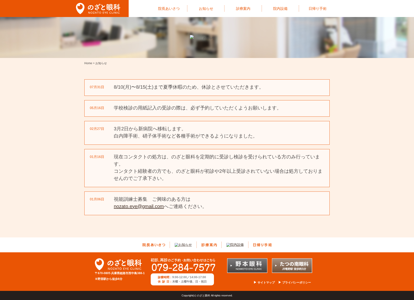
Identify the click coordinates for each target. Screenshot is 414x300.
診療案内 (243, 8)
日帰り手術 (318, 8)
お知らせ (206, 8)
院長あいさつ (169, 8)
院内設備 (280, 8)
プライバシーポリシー (296, 282)
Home (88, 63)
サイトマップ (266, 282)
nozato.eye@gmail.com (139, 206)
